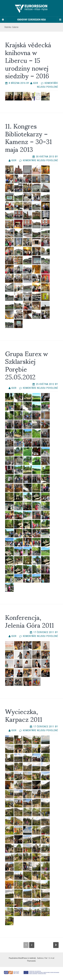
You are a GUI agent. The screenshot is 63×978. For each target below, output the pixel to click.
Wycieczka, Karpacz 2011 (23, 714)
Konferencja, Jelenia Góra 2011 (29, 620)
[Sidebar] (3, 20)
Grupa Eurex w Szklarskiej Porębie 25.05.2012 (26, 365)
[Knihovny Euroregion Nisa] (31, 8)
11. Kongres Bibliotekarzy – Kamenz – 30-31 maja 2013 (28, 137)
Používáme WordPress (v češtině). (22, 958)
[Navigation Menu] (60, 20)
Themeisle (31, 961)
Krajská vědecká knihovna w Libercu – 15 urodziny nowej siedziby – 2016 (28, 60)
